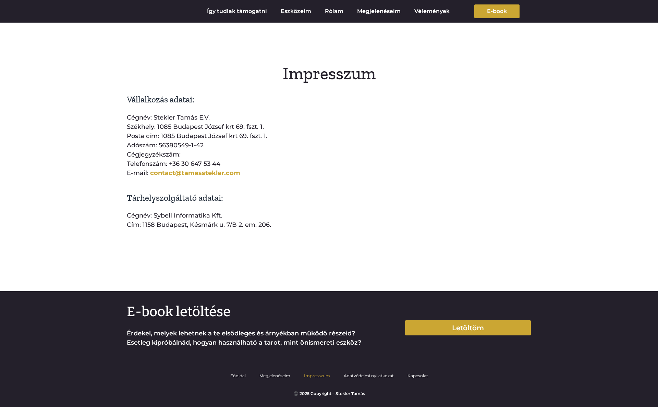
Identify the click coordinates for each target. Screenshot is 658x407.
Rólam (334, 11)
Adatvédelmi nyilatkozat (369, 375)
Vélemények (432, 11)
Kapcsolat (417, 375)
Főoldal (238, 375)
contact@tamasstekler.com (195, 173)
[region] (569, 361)
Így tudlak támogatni (237, 11)
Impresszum (317, 375)
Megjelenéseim (379, 11)
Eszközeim (296, 11)
